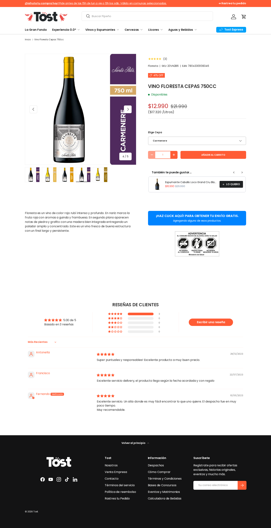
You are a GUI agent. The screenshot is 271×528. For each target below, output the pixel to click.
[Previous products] (234, 172)
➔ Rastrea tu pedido (232, 3)
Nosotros (111, 465)
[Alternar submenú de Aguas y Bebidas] (195, 29)
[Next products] (242, 172)
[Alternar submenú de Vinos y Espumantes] (118, 29)
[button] (244, 17)
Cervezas (132, 30)
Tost (35, 511)
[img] (105, 354)
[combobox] (147, 16)
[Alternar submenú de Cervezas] (141, 29)
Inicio (28, 39)
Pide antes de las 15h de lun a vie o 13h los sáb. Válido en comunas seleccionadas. (96, 3)
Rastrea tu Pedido (117, 498)
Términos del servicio (120, 485)
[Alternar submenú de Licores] (161, 29)
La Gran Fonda (36, 30)
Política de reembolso (120, 492)
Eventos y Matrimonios (164, 492)
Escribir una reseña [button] (211, 322)
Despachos (156, 465)
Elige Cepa (155, 132)
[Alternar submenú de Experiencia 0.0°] (78, 29)
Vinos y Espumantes (100, 30)
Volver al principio (133, 443)
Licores (153, 30)
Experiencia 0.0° (64, 30)
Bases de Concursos (162, 485)
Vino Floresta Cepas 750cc (49, 39)
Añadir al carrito (213, 154)
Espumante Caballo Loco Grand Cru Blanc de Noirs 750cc (191, 182)
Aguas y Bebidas (180, 30)
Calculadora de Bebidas (164, 498)
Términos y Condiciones (165, 478)
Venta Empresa (116, 472)
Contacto (112, 478)
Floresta (153, 66)
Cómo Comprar (159, 472)
